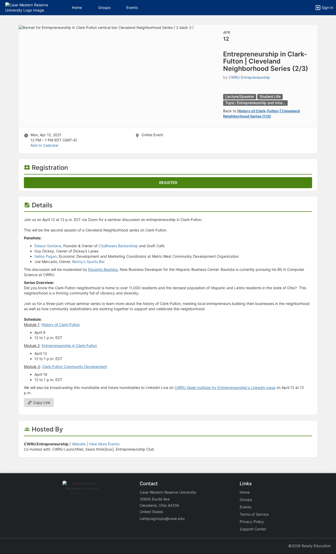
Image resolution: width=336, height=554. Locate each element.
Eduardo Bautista (103, 269)
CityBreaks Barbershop (118, 246)
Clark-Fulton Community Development (74, 366)
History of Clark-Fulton (60, 324)
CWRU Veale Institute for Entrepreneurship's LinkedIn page (225, 387)
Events (132, 7)
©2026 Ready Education (309, 546)
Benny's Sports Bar (88, 261)
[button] (27, 7)
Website (79, 444)
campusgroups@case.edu (162, 518)
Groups (104, 7)
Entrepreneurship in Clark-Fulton (69, 345)
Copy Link (41, 402)
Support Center (253, 529)
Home (245, 492)
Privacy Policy (252, 521)
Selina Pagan (45, 256)
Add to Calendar (44, 145)
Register (168, 182)
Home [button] (77, 7)
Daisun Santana (47, 246)
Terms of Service (254, 514)
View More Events (104, 444)
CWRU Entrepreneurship (249, 77)
